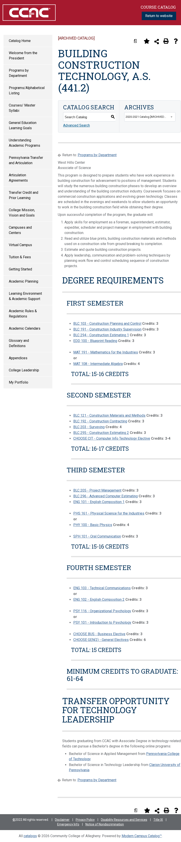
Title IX (158, 819)
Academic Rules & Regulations (23, 313)
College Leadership (24, 370)
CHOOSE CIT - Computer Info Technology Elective (111, 438)
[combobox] (149, 117)
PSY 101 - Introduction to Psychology (102, 622)
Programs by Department (19, 73)
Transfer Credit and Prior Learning (23, 195)
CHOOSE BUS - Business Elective (99, 634)
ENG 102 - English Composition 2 (98, 599)
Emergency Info (68, 824)
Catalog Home (20, 41)
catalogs (30, 836)
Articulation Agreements (18, 177)
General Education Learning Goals (22, 125)
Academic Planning (23, 281)
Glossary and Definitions (19, 343)
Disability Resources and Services (124, 819)
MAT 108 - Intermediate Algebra (98, 364)
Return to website (159, 16)
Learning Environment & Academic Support (25, 296)
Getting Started (20, 269)
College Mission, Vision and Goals (22, 212)
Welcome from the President (23, 55)
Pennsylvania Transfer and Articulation (26, 160)
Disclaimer (62, 819)
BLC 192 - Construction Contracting (100, 421)
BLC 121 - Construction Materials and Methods (109, 415)
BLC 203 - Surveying (89, 427)
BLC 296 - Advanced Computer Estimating (105, 496)
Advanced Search (76, 125)
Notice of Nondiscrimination (104, 824)
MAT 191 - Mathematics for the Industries (105, 352)
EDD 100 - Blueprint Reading (95, 341)
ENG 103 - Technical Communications (102, 588)
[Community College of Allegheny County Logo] (29, 12)
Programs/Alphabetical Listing (27, 90)
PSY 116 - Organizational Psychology (102, 611)
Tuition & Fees (20, 257)
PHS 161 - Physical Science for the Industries (108, 513)
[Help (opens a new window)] (175, 41)
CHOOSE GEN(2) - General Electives (101, 640)
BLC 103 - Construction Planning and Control (107, 323)
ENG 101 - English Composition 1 (98, 502)
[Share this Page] (156, 41)
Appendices (18, 358)
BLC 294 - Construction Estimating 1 (101, 335)
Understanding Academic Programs (24, 143)
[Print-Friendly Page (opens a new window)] (166, 41)
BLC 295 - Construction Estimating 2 (101, 433)
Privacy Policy (85, 819)
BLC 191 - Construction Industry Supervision (107, 329)
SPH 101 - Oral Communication (97, 536)
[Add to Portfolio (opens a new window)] (146, 41)
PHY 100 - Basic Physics (92, 525)
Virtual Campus (20, 245)
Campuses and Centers (20, 230)
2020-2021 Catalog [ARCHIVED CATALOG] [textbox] (150, 116)
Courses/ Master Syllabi (22, 108)
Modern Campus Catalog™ (142, 836)
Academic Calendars (24, 328)
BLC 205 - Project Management (97, 490)
